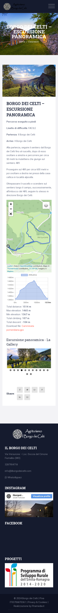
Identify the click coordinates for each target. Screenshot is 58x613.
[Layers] (46, 205)
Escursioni (34, 42)
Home (22, 42)
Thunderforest (12, 268)
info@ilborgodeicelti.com (18, 471)
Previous (12, 357)
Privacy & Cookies (37, 602)
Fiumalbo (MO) (12, 458)
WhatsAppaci (14, 477)
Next (46, 357)
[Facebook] (20, 390)
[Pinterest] (42, 390)
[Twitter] (27, 390)
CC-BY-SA (33, 268)
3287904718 (11, 464)
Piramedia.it (38, 606)
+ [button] (11, 204)
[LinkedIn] (20, 397)
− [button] (11, 209)
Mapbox (10, 271)
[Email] (27, 397)
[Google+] (35, 390)
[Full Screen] (10, 213)
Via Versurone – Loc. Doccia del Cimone (26, 454)
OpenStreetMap (26, 266)
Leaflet (10, 266)
